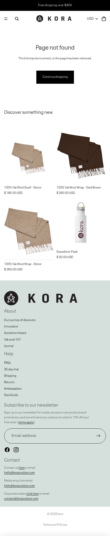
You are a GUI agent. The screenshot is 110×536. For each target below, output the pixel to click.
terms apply (26, 422)
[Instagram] (16, 450)
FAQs (7, 362)
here (22, 467)
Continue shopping (55, 77)
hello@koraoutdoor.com (19, 472)
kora (60, 514)
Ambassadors (12, 388)
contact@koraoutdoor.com (21, 498)
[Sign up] (98, 436)
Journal (9, 346)
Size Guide (11, 395)
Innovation (11, 326)
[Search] (17, 18)
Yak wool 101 (12, 339)
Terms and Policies (55, 524)
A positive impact (15, 333)
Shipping (10, 376)
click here (32, 493)
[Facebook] (7, 450)
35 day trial (11, 369)
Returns (9, 382)
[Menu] (6, 19)
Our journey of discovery (20, 320)
